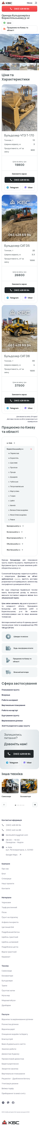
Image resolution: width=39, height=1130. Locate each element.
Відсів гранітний (9, 952)
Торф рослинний (9, 907)
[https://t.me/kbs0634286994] (3, 1102)
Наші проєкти (8, 883)
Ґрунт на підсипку (10, 917)
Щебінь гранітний (10, 937)
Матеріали (6, 897)
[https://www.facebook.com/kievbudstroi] (13, 1102)
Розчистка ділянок (10, 1024)
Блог (4, 873)
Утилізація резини (10, 1083)
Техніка (5, 966)
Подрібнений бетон (11, 932)
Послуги (5, 1014)
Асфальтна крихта (10, 922)
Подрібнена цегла (10, 947)
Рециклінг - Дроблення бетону (16, 1078)
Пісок (4, 912)
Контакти (6, 888)
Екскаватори (7, 975)
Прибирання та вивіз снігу (13, 1093)
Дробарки (6, 1005)
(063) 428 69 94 (21, 9)
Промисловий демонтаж (13, 1059)
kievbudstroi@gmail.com (17, 835)
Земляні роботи (9, 1049)
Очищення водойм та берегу (15, 1034)
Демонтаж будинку (10, 1054)
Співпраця (6, 878)
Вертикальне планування (13, 1073)
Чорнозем (6, 902)
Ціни (9, 23)
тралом (17, 579)
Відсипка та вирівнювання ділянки (17, 1019)
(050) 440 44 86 (13, 830)
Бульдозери (7, 980)
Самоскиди (7, 970)
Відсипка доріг (8, 1029)
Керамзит (6, 957)
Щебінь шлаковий (10, 942)
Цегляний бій (8, 927)
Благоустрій (7, 1039)
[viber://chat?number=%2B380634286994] (8, 1102)
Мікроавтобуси (8, 1000)
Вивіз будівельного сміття (13, 1044)
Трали (4, 985)
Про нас (5, 868)
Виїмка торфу (8, 1088)
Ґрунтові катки (8, 990)
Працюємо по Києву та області (17, 28)
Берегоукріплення (10, 1064)
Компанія (6, 863)
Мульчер (6, 995)
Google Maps (11, 854)
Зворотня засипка (10, 1068)
